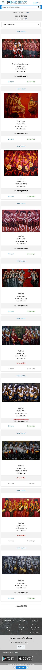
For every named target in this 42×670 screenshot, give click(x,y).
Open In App (21, 667)
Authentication (8, 625)
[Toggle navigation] (3, 2)
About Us (35, 625)
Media (8, 627)
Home (15, 12)
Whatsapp (31, 81)
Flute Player (21, 121)
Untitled (21, 236)
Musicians (21, 179)
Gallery (21, 12)
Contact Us (22, 630)
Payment (22, 625)
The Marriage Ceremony (21, 64)
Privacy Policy (35, 632)
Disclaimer (35, 630)
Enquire (11, 81)
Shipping (22, 627)
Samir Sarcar (21, 31)
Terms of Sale (35, 627)
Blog (8, 630)
